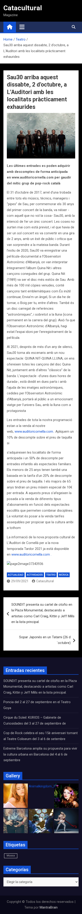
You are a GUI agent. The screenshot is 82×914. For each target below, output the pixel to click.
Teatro (51, 574)
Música (64, 574)
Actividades (35, 574)
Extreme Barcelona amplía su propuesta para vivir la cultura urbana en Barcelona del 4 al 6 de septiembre (40, 754)
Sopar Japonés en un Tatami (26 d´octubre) (45, 640)
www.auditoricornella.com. (34, 431)
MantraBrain (49, 907)
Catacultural (22, 8)
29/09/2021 (19, 581)
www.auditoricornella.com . (31, 554)
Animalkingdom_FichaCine (48, 786)
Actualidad (15, 574)
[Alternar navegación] (22, 27)
